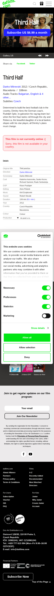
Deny (27, 357)
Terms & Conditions (11, 482)
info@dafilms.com (20, 549)
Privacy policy (9, 479)
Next (47, 55)
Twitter (32, 64)
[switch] (46, 297)
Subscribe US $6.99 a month (27, 32)
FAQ (5, 506)
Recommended (35, 479)
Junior (35, 497)
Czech (17, 101)
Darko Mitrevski (12, 86)
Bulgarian (23, 94)
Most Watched (35, 482)
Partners (6, 476)
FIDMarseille (14, 374)
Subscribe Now (18, 576)
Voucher (6, 500)
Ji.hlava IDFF (26, 374)
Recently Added (36, 476)
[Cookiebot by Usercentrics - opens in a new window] (38, 236)
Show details (38, 328)
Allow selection (27, 347)
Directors (33, 485)
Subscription (8, 497)
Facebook (21, 64)
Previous (39, 55)
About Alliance (9, 473)
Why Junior (37, 500)
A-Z (30, 473)
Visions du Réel (39, 374)
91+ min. (30, 199)
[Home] (9, 4)
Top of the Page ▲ (41, 582)
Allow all (27, 337)
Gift (4, 503)
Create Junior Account (38, 505)
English (34, 94)
